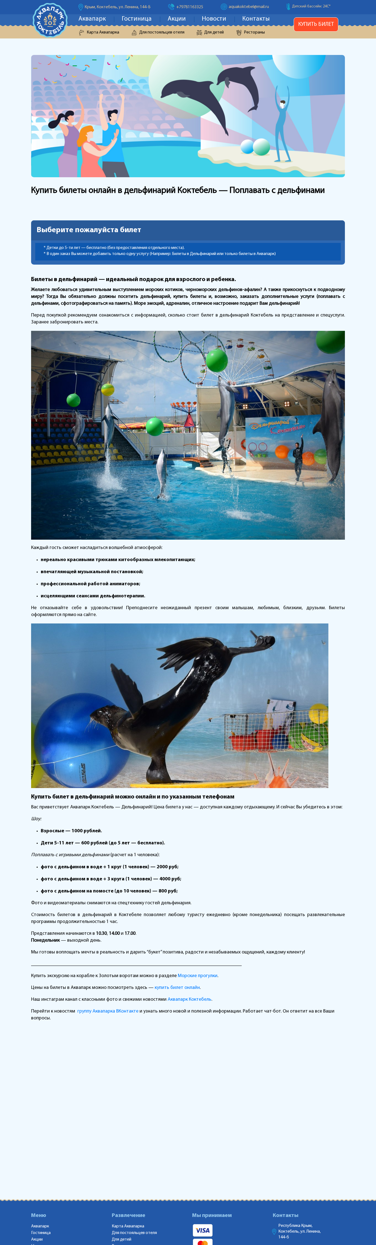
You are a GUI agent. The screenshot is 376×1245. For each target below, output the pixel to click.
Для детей (214, 32)
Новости (214, 19)
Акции (177, 19)
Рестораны (254, 32)
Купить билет (316, 24)
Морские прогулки (197, 976)
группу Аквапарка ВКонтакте (108, 1011)
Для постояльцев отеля (161, 32)
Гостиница (137, 19)
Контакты (256, 19)
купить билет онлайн (177, 987)
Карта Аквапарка (103, 32)
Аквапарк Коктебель (189, 999)
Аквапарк (92, 19)
